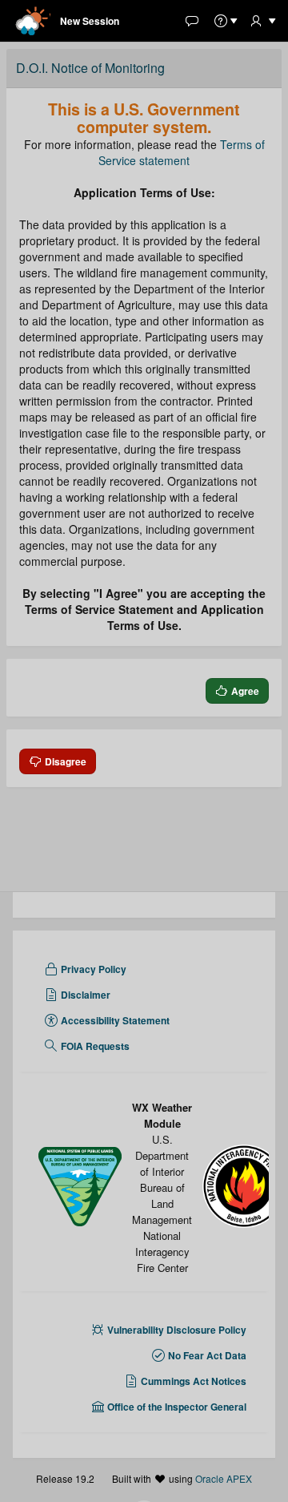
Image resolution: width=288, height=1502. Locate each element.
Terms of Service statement (181, 152)
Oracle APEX (223, 1478)
